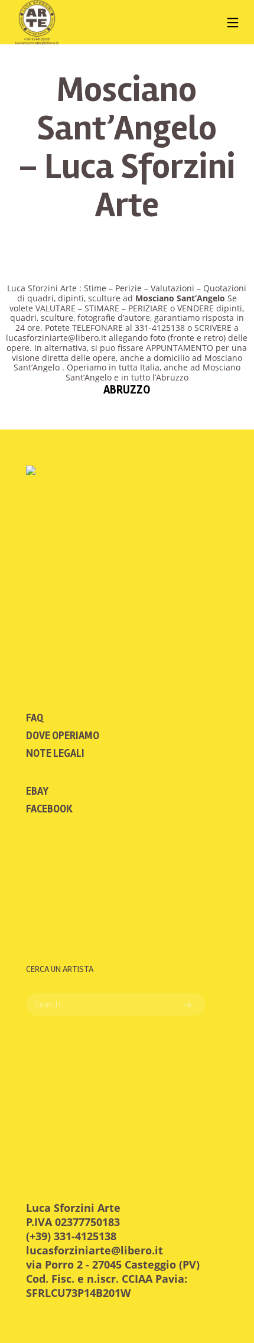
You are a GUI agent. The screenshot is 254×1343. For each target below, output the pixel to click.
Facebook (49, 808)
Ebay (37, 791)
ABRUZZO (126, 389)
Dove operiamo (62, 735)
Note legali (55, 753)
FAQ (34, 717)
